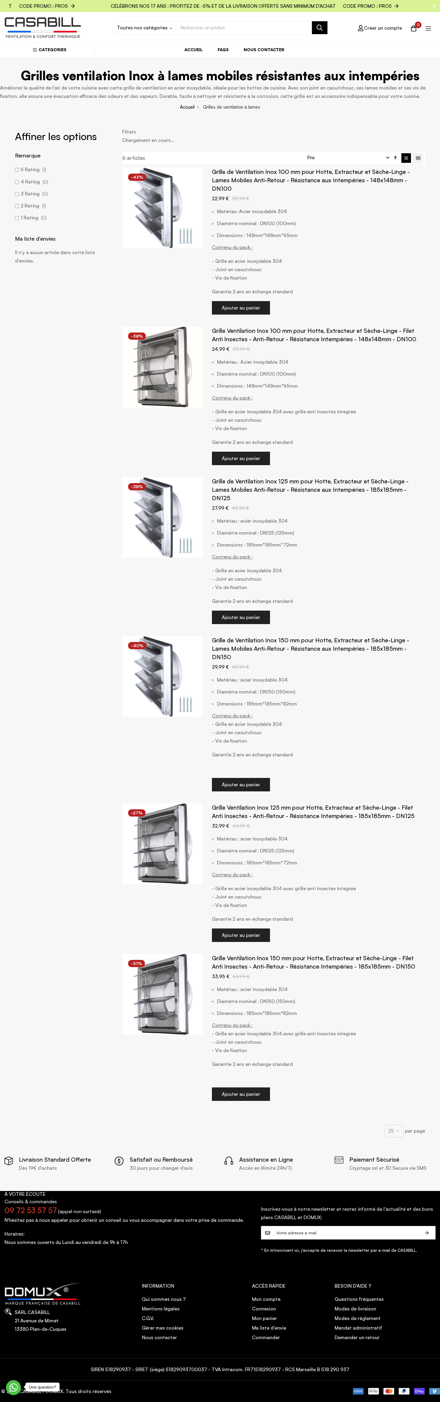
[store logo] (42, 27)
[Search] (319, 27)
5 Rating (33, 169)
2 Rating (33, 206)
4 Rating (34, 182)
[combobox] (251, 27)
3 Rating (34, 194)
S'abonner (427, 1233)
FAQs (223, 49)
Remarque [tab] (27, 155)
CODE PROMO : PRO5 (238, 6)
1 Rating (33, 218)
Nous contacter (264, 49)
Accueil (193, 49)
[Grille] (418, 158)
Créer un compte (383, 28)
